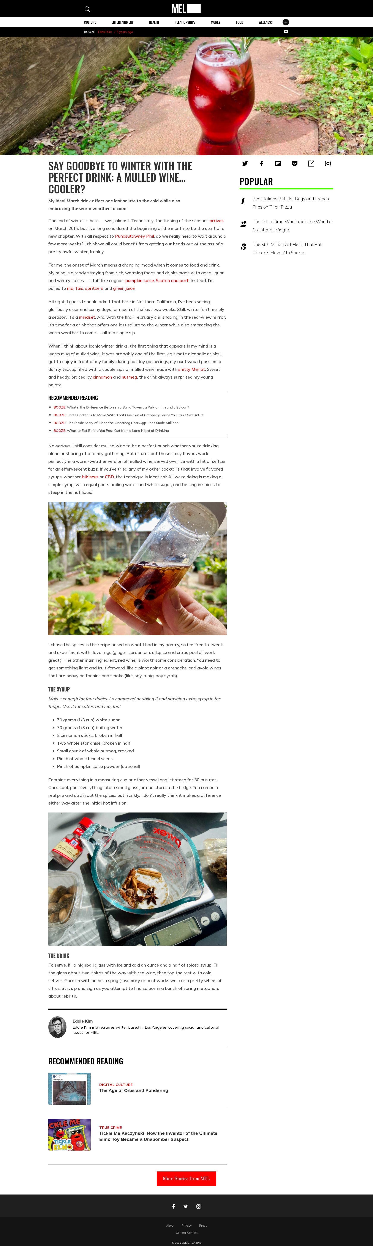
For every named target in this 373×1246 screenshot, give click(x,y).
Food (239, 22)
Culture (90, 22)
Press (203, 1225)
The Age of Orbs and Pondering (133, 1090)
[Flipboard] (278, 163)
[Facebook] (261, 163)
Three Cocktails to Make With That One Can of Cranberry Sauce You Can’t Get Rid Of (129, 415)
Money (215, 22)
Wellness (266, 22)
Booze (89, 32)
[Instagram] (328, 163)
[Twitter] (245, 163)
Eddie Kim (105, 32)
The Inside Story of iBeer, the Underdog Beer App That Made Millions (116, 423)
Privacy (187, 1225)
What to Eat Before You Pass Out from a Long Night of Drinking (111, 430)
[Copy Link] (311, 163)
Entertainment (122, 22)
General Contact (187, 1232)
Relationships (185, 22)
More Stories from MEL (186, 1178)
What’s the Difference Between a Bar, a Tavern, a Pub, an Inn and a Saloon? (121, 407)
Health (154, 22)
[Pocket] (294, 163)
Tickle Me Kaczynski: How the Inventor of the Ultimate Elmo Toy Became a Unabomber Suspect (158, 1136)
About (170, 1225)
